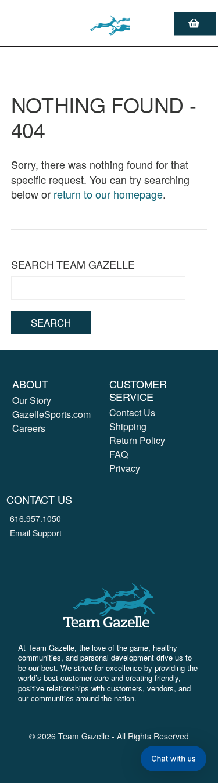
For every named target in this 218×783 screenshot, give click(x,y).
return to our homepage (108, 193)
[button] (173, 758)
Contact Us (132, 412)
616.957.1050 (35, 518)
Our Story (31, 400)
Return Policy (137, 440)
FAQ (118, 454)
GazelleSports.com (51, 414)
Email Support (36, 533)
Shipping (127, 426)
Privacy (124, 468)
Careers (28, 428)
